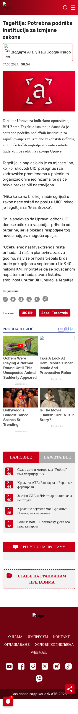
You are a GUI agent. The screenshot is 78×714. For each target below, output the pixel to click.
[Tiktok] (68, 666)
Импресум (38, 637)
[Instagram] (33, 666)
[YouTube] (9, 666)
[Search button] (65, 7)
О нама (15, 637)
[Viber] (39, 679)
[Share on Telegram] (21, 299)
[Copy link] (5, 299)
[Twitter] (45, 666)
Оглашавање (17, 644)
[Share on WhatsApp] (37, 299)
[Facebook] (21, 666)
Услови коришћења (54, 644)
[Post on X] (29, 299)
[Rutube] (56, 666)
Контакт (61, 637)
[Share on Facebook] (13, 299)
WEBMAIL (39, 652)
